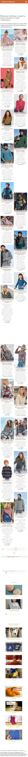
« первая (3, 557)
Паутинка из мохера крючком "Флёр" (14, 610)
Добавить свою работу (20, 571)
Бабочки (13, 665)
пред (2, 549)
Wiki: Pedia (14, 582)
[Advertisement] (11, 334)
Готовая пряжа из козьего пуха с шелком (13, 596)
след (14, 553)
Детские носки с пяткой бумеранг (14, 698)
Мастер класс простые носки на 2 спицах (13, 726)
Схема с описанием (7, 65)
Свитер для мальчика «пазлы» (14, 679)
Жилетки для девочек (14, 652)
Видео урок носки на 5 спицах (13, 740)
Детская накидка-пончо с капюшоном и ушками (14, 638)
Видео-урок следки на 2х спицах (14, 712)
